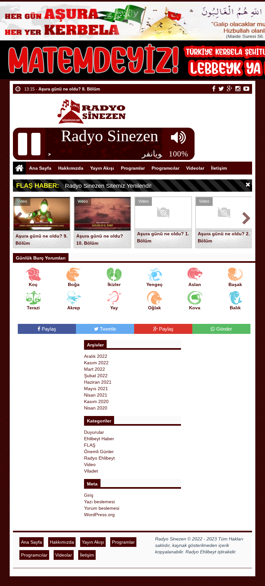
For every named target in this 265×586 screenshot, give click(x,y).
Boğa (74, 284)
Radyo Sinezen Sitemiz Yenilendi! (108, 186)
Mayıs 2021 (96, 388)
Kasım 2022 (96, 362)
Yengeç (154, 284)
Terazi (33, 307)
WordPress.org (99, 514)
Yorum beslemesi (101, 508)
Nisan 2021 (95, 395)
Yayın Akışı (102, 168)
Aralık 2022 (95, 356)
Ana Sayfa (40, 168)
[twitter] (221, 88)
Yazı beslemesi (99, 501)
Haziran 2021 (97, 382)
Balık (235, 307)
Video (90, 464)
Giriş (88, 495)
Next (247, 217)
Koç (33, 284)
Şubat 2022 (96, 375)
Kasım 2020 (96, 401)
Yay (114, 307)
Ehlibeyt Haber (99, 438)
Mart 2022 (94, 369)
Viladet (91, 471)
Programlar (133, 168)
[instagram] (237, 88)
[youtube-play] (246, 88)
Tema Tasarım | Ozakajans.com (132, 581)
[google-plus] (229, 88)
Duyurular (94, 432)
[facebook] (214, 88)
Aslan (194, 284)
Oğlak (154, 307)
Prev (18, 217)
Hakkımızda (70, 168)
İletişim (219, 168)
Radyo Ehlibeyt (99, 458)
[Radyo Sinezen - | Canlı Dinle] (92, 109)
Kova (194, 307)
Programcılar (165, 168)
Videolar (195, 168)
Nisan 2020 (95, 407)
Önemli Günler (99, 451)
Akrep (73, 307)
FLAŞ (89, 445)
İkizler (114, 284)
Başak (235, 284)
